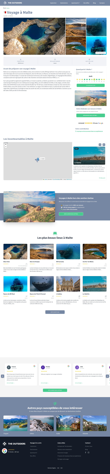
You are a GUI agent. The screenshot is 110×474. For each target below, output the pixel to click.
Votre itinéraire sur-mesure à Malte (89, 109)
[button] (91, 123)
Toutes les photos (101, 52)
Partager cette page (63, 459)
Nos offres (86, 3)
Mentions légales (52, 468)
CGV (61, 468)
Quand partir (33, 452)
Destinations (64, 3)
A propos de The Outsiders (65, 446)
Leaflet (45, 179)
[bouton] (100, 144)
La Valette (38, 161)
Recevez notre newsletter (65, 449)
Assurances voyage (63, 452)
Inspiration (53, 3)
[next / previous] (2, 376)
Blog (94, 3)
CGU (58, 468)
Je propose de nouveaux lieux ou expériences (89, 131)
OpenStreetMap (56, 179)
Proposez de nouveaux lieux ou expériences (69, 456)
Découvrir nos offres (90, 115)
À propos (102, 3)
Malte (8, 8)
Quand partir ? (76, 3)
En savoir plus (90, 85)
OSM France (69, 179)
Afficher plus (55, 312)
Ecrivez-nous (88, 446)
